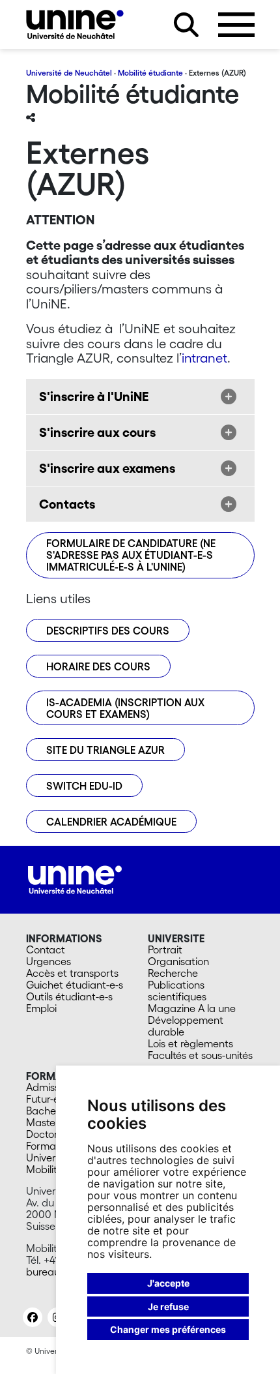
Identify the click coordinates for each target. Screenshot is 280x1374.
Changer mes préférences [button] (168, 1329)
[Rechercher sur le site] (186, 24)
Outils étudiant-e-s (69, 996)
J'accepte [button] (168, 1283)
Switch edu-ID (84, 786)
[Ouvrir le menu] (236, 24)
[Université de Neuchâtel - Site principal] (75, 878)
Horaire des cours (98, 666)
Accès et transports (72, 973)
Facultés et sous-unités (200, 1055)
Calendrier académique (111, 822)
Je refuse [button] (168, 1306)
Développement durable (185, 1026)
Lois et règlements (190, 1043)
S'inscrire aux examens (107, 468)
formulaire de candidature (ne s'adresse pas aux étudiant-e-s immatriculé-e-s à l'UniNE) (131, 555)
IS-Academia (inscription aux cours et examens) (125, 708)
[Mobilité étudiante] (75, 24)
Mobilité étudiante (150, 72)
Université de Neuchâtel (69, 72)
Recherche (173, 973)
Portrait (165, 949)
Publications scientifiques (177, 990)
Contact (45, 949)
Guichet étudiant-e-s (74, 985)
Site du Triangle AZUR (105, 750)
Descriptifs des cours (107, 630)
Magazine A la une (192, 1008)
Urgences (48, 961)
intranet (204, 358)
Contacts (67, 504)
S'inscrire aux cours (97, 432)
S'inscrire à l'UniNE (93, 396)
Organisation (178, 961)
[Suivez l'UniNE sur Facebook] (32, 1317)
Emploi (41, 1008)
